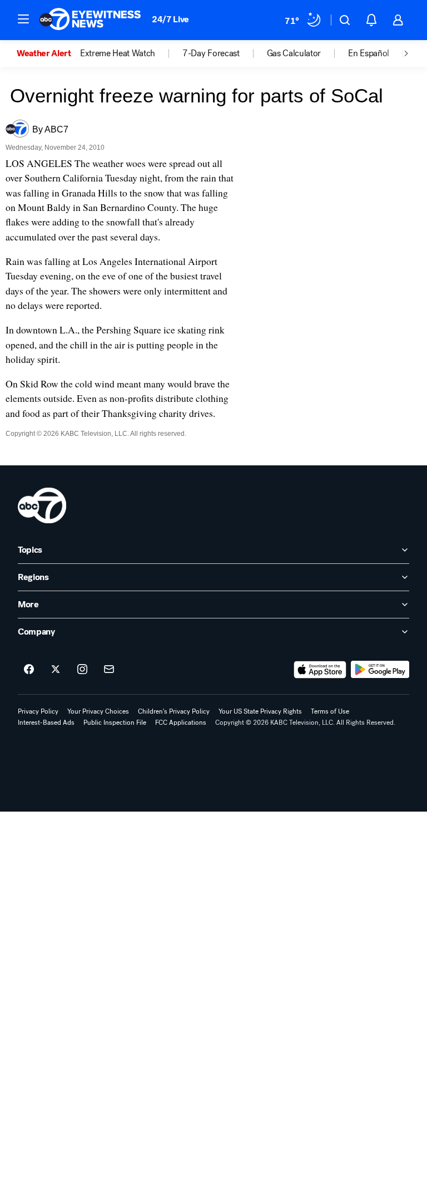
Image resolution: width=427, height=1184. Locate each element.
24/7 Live (170, 19)
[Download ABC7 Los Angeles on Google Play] (380, 670)
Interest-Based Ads (46, 722)
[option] (48, 53)
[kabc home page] (42, 505)
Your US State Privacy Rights (260, 711)
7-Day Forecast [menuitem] (211, 53)
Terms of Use (330, 711)
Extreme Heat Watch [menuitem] (117, 53)
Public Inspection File (114, 722)
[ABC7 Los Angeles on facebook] (29, 670)
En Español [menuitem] (368, 53)
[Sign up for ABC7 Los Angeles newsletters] (109, 670)
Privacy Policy (38, 711)
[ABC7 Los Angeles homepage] (90, 20)
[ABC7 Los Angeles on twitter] (55, 670)
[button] (23, 19)
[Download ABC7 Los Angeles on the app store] (320, 670)
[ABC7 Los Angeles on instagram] (82, 670)
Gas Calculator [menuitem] (294, 53)
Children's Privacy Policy (174, 711)
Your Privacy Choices (98, 711)
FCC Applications (180, 722)
